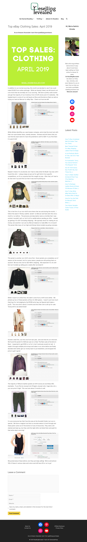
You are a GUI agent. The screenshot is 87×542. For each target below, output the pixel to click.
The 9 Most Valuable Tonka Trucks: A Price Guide (71, 208)
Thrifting (39, 19)
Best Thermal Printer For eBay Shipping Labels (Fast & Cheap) (71, 148)
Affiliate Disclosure (59, 526)
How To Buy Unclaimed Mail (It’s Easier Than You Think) (72, 141)
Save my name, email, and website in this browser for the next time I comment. (31, 508)
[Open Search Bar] (67, 19)
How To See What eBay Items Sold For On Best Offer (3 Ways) (72, 193)
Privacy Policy (59, 528)
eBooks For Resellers (52, 19)
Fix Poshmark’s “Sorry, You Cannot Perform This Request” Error (71, 163)
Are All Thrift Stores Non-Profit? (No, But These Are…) (71, 170)
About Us (27, 526)
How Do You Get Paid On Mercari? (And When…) (71, 200)
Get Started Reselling (26, 19)
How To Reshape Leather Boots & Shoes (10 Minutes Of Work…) (72, 186)
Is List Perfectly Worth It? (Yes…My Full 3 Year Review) (72, 156)
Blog (62, 19)
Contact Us (27, 528)
